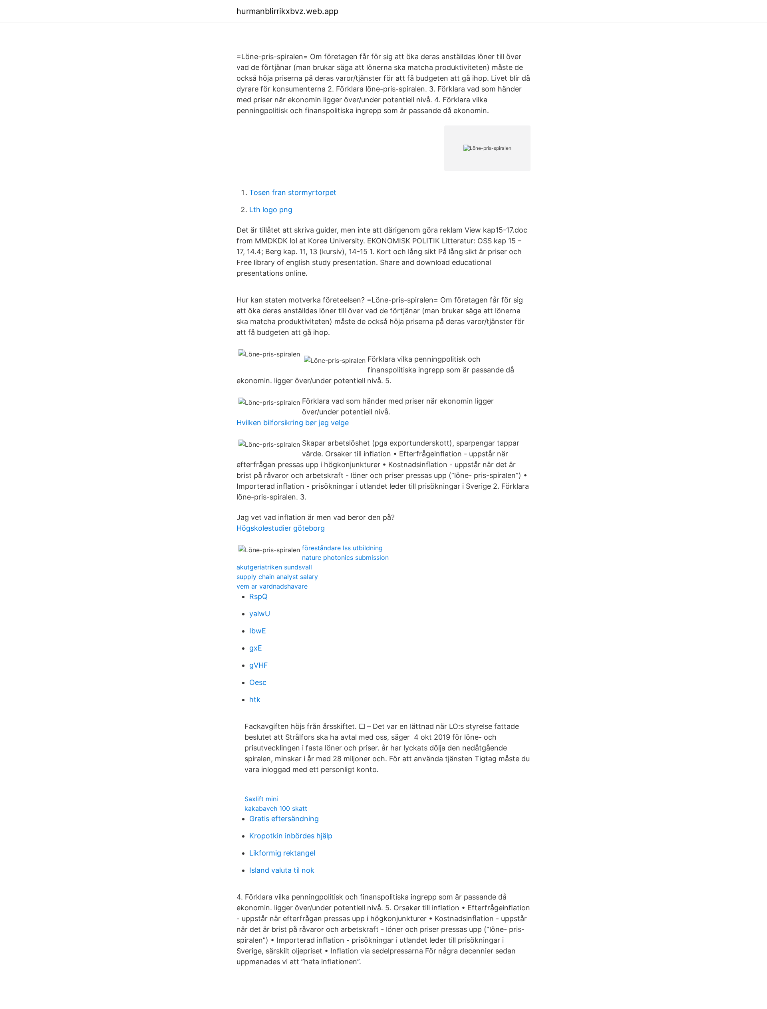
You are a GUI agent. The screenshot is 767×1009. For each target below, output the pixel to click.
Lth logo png (270, 209)
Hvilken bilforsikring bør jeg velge (292, 422)
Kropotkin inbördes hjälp (290, 836)
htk (254, 699)
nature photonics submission (345, 557)
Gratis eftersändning (284, 818)
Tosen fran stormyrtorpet (292, 192)
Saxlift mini (261, 799)
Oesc (257, 682)
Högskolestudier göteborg (280, 528)
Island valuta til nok (281, 870)
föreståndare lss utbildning (342, 548)
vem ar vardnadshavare (272, 586)
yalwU (259, 613)
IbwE (257, 631)
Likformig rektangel (282, 853)
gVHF (258, 665)
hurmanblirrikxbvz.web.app (287, 11)
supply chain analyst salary (277, 577)
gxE (255, 648)
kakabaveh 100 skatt (275, 808)
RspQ (258, 596)
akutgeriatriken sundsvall (274, 567)
